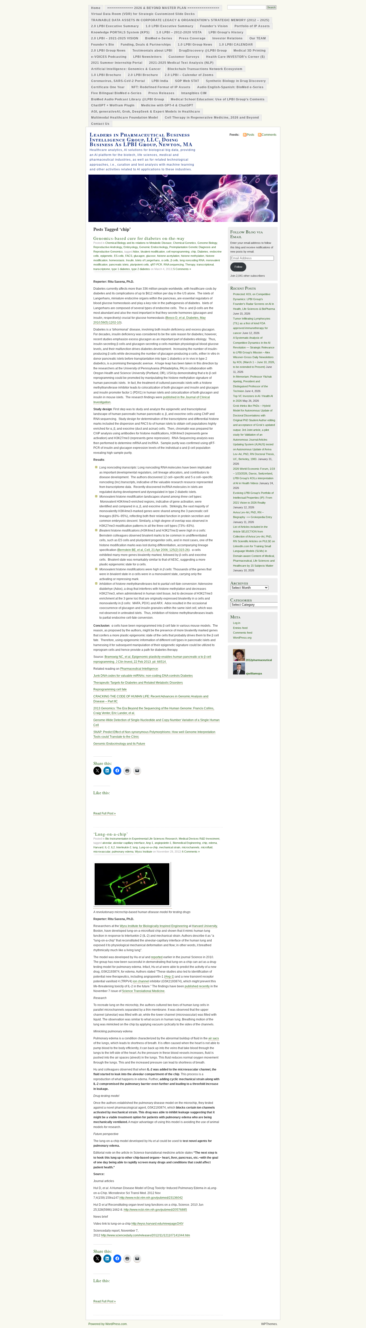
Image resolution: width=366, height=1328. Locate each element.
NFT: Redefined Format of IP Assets (160, 87)
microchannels (190, 847)
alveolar (107, 842)
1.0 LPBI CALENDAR (236, 44)
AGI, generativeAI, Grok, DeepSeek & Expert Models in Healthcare (145, 111)
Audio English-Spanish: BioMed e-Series (230, 87)
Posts (250, 134)
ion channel (141, 981)
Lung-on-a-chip (148, 847)
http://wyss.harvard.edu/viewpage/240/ (157, 1223)
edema (213, 842)
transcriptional (205, 264)
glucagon (139, 255)
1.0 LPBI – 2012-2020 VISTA (179, 32)
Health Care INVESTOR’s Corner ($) (235, 57)
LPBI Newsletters (147, 57)
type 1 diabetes (121, 268)
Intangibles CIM (194, 93)
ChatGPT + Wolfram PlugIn (112, 105)
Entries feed (240, 627)
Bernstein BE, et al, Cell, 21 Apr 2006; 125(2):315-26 (153, 550)
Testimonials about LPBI (152, 50)
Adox (136, 251)
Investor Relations (227, 38)
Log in (236, 622)
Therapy (190, 264)
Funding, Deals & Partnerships (146, 44)
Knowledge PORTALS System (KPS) (120, 32)
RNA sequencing (174, 264)
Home (96, 8)
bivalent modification (153, 251)
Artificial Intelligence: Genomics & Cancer (126, 69)
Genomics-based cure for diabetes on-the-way (139, 238)
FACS (128, 255)
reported (157, 957)
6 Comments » (191, 851)
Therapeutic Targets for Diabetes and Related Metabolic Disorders (138, 682)
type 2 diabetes (140, 268)
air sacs (213, 1038)
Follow (238, 266)
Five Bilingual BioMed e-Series (116, 93)
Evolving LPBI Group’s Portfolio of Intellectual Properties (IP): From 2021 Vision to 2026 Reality (253, 497)
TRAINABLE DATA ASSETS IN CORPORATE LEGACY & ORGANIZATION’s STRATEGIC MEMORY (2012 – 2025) (180, 20)
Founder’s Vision (214, 26)
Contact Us (100, 124)
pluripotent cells (139, 264)
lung (135, 847)
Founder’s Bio (102, 44)
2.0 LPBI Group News (108, 50)
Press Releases (161, 93)
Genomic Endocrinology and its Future (119, 743)
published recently (197, 986)
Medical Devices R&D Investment (199, 838)
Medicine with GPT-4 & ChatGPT (167, 105)
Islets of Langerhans (147, 260)
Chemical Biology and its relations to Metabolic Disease (138, 242)
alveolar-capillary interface (129, 842)
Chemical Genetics (184, 242)
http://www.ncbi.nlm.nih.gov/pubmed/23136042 (151, 1197)
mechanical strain (169, 847)
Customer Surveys (184, 57)
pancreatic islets (119, 264)
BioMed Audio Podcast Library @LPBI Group (127, 99)
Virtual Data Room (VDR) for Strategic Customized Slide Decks (143, 14)
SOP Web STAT (187, 81)
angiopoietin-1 (163, 842)
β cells (174, 260)
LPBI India (160, 81)
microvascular (101, 851)
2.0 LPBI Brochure (143, 75)
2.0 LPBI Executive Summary (115, 26)
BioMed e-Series (158, 38)
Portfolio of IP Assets (252, 26)
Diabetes (202, 251)
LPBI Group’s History (226, 32)
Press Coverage (192, 38)
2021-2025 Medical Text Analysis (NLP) (181, 63)
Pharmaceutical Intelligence (139, 668)
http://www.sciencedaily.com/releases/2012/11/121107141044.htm (145, 1235)
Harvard (98, 847)
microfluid (206, 847)
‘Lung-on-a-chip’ (110, 834)
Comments (269, 134)
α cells (165, 260)
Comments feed (242, 632)
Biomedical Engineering (187, 842)
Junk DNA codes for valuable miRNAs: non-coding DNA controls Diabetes (143, 675)
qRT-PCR (156, 264)
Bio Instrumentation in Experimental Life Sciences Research (141, 838)
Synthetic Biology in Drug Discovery (236, 81)
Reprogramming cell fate (110, 689)
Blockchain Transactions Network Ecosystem (205, 69)
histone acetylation (168, 255)
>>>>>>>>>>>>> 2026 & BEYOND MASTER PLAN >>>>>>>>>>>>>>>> (163, 8)
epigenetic (106, 255)
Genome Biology (207, 242)
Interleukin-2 (123, 847)
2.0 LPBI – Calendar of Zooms (189, 75)
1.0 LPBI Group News (195, 44)
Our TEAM (257, 38)
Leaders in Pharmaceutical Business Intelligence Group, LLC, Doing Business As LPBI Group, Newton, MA (141, 139)
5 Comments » (182, 268)
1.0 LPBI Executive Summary (169, 26)
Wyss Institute (143, 851)
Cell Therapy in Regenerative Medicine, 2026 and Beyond (212, 117)
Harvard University (204, 926)
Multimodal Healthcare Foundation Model (124, 117)
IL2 (113, 847)
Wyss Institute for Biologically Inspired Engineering (154, 926)
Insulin (130, 260)
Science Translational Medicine (143, 991)
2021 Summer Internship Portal (116, 63)
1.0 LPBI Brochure (106, 75)
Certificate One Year (108, 87)
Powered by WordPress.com (107, 1324)
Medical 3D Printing (250, 50)
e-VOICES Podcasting (108, 57)
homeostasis (116, 260)
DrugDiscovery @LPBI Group (203, 50)
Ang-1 (149, 842)
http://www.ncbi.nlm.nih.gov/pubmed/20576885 (155, 1209)
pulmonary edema (122, 851)
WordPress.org (242, 637)
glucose (151, 255)
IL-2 (107, 847)
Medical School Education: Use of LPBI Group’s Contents (218, 99)
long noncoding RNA (192, 260)
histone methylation (192, 255)
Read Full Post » (104, 813)
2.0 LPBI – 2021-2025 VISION (114, 38)
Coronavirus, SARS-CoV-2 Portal (118, 81)
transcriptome (101, 268)
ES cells (119, 255)
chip (193, 251)
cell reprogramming (177, 251)
